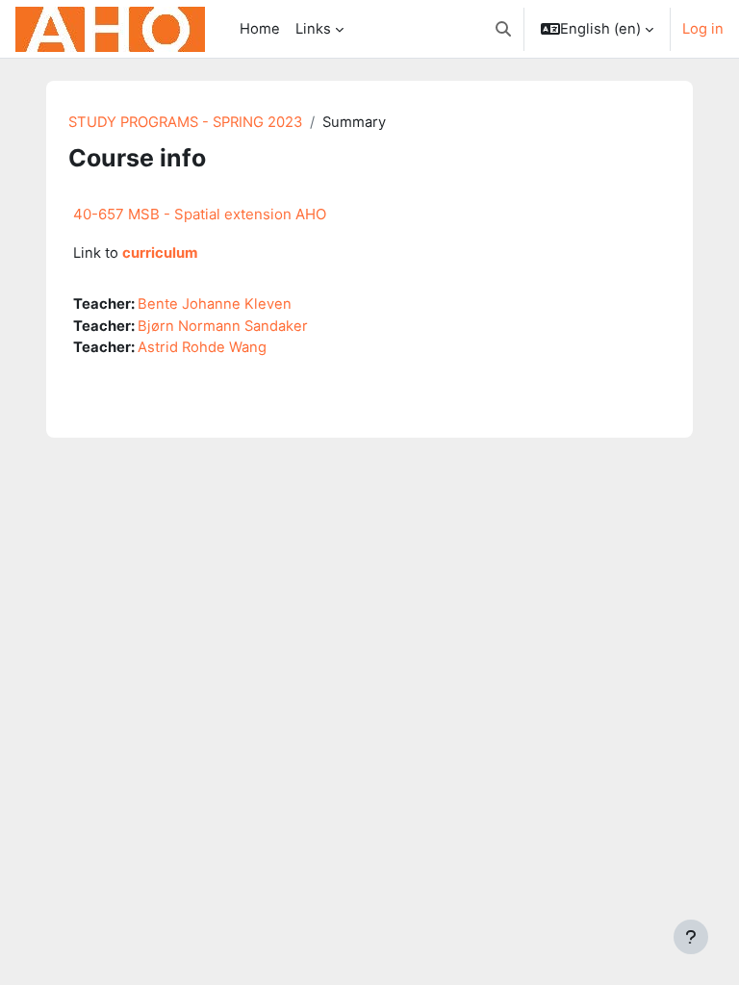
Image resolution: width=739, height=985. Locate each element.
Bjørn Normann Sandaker (223, 326)
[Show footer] (691, 937)
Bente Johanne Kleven (215, 304)
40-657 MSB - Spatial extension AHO (199, 214)
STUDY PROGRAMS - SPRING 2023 (185, 122)
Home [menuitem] (260, 29)
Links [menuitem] (313, 29)
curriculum (160, 253)
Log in (703, 29)
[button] (503, 29)
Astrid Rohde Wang (202, 347)
